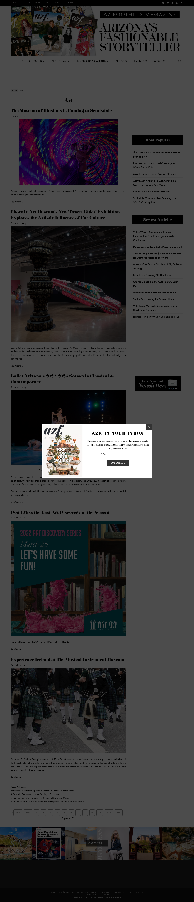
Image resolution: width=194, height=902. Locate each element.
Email (105, 454)
